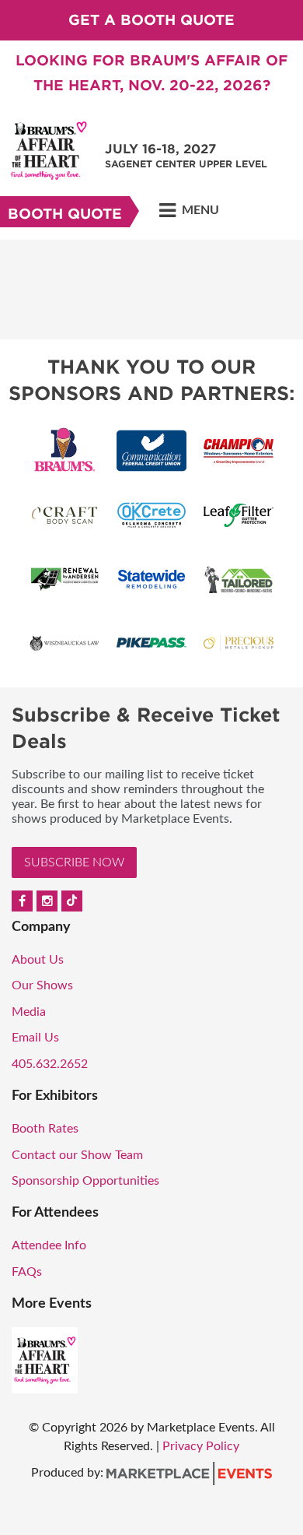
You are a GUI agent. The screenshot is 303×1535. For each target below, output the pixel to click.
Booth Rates (45, 1128)
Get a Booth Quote (151, 20)
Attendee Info (49, 1245)
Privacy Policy (200, 1446)
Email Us (35, 1037)
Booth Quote (65, 213)
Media (29, 1012)
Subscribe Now (74, 862)
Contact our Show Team (77, 1155)
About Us (38, 960)
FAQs (27, 1272)
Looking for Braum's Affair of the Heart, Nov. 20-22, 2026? (151, 72)
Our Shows (42, 985)
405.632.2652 (50, 1064)
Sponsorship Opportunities (85, 1181)
